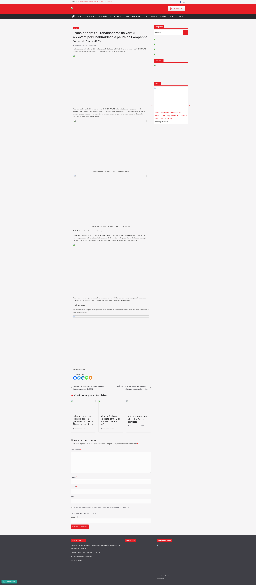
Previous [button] (152, 105)
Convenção (102, 16)
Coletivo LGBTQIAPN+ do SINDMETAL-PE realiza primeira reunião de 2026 (132, 387)
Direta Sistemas (169, 575)
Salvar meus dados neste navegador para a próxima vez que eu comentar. (102, 507)
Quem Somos (89, 16)
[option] (171, 105)
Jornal (127, 16)
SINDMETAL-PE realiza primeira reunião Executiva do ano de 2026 (88, 387)
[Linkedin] (82, 378)
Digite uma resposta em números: (84, 513)
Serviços (154, 16)
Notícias (163, 16)
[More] (90, 378)
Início (79, 16)
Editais (145, 16)
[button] (95, 16)
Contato (179, 16)
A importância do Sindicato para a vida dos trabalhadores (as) (110, 420)
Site (72, 496)
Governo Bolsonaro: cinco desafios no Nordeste (137, 419)
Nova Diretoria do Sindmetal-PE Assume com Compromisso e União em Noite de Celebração (171, 115)
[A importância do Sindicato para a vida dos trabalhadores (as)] (111, 401)
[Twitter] (79, 378)
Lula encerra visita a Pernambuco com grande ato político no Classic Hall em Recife (83, 420)
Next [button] (189, 105)
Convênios (136, 16)
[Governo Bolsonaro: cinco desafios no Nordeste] (138, 401)
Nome (74, 477)
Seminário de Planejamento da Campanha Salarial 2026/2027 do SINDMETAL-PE (95, 3)
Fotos (171, 16)
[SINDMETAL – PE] (73, 16)
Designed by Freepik (160, 578)
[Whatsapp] (86, 378)
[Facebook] (75, 378)
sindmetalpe (92, 45)
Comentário (76, 450)
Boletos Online (116, 16)
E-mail (74, 487)
